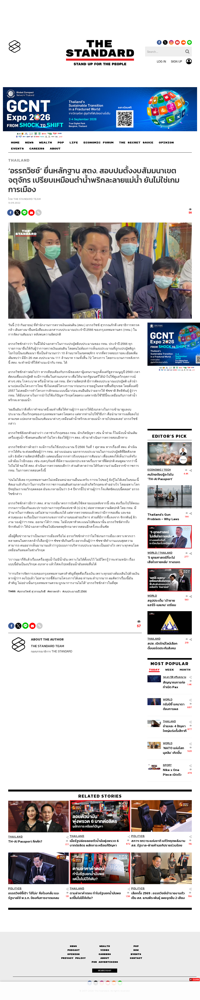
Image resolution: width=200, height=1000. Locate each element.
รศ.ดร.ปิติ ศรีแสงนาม (174, 677)
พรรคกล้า (55, 591)
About (104, 958)
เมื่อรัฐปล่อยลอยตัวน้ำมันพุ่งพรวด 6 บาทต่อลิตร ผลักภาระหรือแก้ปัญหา (94, 843)
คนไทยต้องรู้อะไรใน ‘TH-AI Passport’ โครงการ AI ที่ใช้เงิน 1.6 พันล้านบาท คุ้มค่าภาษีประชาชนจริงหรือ (163, 476)
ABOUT (55, 148)
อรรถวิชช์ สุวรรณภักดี (32, 591)
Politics (138, 836)
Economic (154, 469)
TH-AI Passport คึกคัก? (25, 841)
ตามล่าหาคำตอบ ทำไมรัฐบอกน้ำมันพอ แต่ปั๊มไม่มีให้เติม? (95, 895)
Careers (105, 954)
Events (136, 954)
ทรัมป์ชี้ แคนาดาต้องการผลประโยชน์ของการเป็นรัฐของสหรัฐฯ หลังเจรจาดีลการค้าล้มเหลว (175, 706)
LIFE (73, 142)
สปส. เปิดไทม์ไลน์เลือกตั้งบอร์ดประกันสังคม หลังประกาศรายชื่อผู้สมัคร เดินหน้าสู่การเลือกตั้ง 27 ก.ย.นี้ (162, 645)
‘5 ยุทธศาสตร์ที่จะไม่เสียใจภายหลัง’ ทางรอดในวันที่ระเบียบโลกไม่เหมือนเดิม (163, 559)
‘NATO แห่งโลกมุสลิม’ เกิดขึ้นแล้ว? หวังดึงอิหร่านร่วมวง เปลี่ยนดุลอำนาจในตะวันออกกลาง (174, 750)
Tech (167, 469)
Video (104, 950)
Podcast (73, 950)
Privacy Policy (73, 958)
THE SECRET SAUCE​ (136, 142)
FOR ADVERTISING (105, 962)
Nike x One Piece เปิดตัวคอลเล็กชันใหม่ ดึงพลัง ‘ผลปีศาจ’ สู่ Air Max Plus (175, 772)
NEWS (29, 142)
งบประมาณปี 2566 (75, 591)
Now (136, 950)
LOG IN (161, 61)
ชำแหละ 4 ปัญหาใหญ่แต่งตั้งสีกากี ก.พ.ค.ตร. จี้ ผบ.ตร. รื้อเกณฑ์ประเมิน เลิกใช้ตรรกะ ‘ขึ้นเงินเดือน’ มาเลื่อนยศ (175, 728)
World (152, 552)
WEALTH (45, 142)
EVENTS (17, 148)
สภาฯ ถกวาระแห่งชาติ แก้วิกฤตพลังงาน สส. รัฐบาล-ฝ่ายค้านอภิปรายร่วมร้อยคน (158, 843)
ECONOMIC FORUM (98, 142)
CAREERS (36, 148)
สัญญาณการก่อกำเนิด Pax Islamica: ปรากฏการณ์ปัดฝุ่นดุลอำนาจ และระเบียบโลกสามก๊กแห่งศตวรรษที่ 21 (175, 684)
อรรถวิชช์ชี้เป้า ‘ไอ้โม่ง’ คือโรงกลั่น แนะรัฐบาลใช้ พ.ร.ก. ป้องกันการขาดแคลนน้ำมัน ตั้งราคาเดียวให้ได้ (33, 895)
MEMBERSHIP (104, 970)
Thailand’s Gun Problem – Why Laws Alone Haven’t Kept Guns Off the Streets (163, 516)
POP (60, 142)
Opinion (73, 954)
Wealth (104, 946)
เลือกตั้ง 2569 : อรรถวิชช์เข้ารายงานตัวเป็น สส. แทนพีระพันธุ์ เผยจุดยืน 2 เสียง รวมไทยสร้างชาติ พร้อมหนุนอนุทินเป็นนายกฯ (158, 895)
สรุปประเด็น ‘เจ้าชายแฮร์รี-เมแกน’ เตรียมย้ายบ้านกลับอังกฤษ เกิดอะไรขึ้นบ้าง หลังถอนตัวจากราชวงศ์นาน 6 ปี (163, 602)
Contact (136, 958)
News (73, 946)
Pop (136, 946)
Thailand (19, 160)
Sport (167, 765)
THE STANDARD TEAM (27, 199)
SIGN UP (176, 61)
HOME (15, 142)
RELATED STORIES (100, 796)
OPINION (166, 142)
